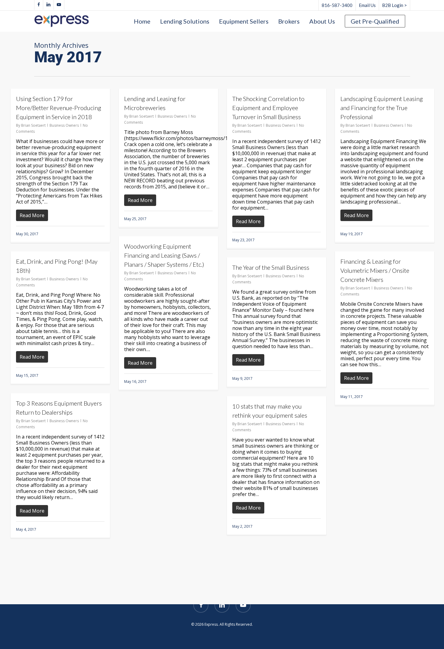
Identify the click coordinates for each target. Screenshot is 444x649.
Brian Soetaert (33, 125)
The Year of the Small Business (270, 267)
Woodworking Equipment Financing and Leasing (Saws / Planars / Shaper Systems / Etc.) (164, 255)
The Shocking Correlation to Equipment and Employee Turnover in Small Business (268, 107)
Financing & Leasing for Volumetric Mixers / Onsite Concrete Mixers (374, 270)
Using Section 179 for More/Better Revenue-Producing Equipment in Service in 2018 (58, 107)
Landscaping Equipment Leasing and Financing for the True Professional (381, 107)
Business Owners (64, 125)
